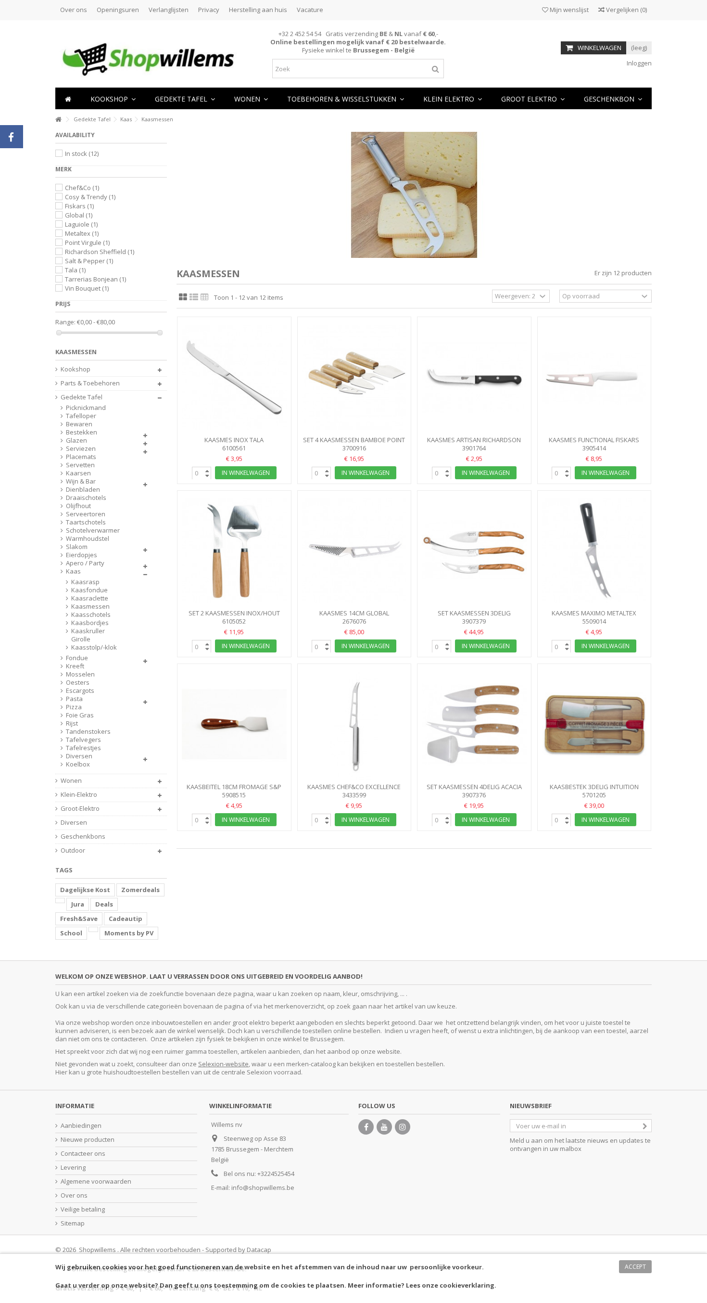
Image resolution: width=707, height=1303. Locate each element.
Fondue (77, 658)
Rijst (72, 723)
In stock (82, 153)
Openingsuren (118, 9)
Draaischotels (86, 498)
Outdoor (73, 850)
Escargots (80, 691)
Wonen (71, 781)
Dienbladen (83, 489)
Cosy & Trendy (90, 196)
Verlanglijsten (169, 9)
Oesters (77, 682)
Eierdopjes (81, 555)
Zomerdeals (140, 889)
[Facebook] (366, 1127)
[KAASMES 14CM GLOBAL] (354, 551)
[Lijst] (193, 297)
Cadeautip (125, 918)
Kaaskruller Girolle (88, 635)
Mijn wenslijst (568, 9)
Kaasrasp (85, 582)
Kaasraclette (89, 598)
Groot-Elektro (80, 809)
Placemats (81, 457)
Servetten (80, 465)
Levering (73, 1167)
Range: (65, 322)
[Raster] (183, 297)
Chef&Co (82, 187)
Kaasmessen (90, 606)
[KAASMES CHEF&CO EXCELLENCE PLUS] (354, 724)
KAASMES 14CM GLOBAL (354, 613)
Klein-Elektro (79, 795)
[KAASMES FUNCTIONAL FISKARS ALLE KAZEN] (594, 377)
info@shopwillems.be (262, 1187)
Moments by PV (128, 933)
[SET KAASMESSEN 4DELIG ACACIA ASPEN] (474, 724)
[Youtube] (384, 1127)
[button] (251, 98)
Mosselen (80, 674)
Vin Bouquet (87, 288)
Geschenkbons (83, 836)
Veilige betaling (83, 1209)
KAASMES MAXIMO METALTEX (594, 613)
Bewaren (79, 424)
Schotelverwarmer (93, 530)
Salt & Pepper (89, 260)
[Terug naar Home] (58, 120)
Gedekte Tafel (81, 397)
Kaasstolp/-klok (94, 647)
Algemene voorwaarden (96, 1181)
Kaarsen (78, 473)
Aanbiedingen (81, 1126)
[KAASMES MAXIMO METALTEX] (594, 551)
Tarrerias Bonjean (95, 279)
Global (78, 215)
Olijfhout (78, 506)
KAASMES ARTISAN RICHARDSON (474, 439)
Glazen (76, 440)
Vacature (310, 9)
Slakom (77, 547)
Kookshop (75, 369)
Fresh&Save (79, 918)
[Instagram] (402, 1127)
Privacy (208, 9)
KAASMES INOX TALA (234, 439)
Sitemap (73, 1223)
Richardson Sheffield (99, 251)
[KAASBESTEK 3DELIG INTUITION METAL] (594, 724)
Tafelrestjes (83, 748)
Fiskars (79, 206)
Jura (77, 904)
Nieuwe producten (87, 1140)
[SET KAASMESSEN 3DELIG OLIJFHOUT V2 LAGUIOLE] (474, 551)
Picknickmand (86, 408)
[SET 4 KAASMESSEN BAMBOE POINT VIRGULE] (354, 377)
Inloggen (638, 63)
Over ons (73, 9)
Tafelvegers (83, 740)
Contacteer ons (83, 1154)
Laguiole (81, 224)
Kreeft (75, 666)
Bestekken (81, 432)
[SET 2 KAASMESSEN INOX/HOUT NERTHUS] (234, 551)
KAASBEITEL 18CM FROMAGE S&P (234, 786)
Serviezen (81, 449)
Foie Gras (80, 715)
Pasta (74, 699)
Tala (75, 270)
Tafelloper (81, 416)
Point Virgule (87, 242)
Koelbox (78, 764)
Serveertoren (85, 514)
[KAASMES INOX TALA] (234, 377)
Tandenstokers (88, 732)
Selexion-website (223, 1064)
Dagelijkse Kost (85, 889)
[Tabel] (205, 297)
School (71, 933)
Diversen (79, 756)
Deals (104, 904)
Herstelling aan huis (258, 9)
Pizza (74, 707)
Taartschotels (86, 522)
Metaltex (82, 233)
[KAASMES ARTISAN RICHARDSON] (474, 377)
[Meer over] (60, 900)
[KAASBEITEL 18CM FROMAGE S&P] (234, 724)
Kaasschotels (91, 615)
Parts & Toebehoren (90, 383)
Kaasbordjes (90, 623)
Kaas (73, 571)
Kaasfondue (89, 590)
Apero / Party (85, 563)
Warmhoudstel (87, 539)
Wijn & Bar (81, 481)
